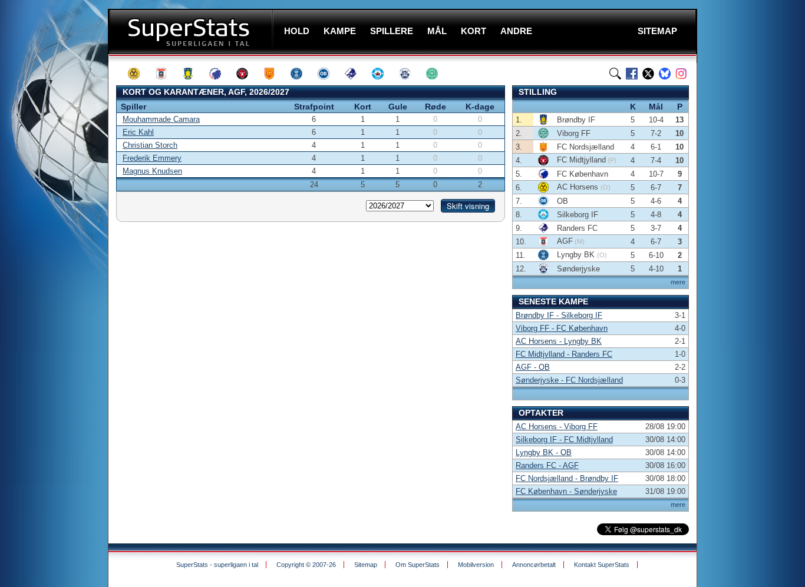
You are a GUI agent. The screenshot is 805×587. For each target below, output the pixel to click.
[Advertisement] (56, 232)
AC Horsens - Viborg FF (557, 426)
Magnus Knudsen (152, 171)
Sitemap (365, 564)
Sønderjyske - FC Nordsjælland (569, 380)
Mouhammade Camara (161, 119)
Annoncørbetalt (534, 564)
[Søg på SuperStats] (615, 73)
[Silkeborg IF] (383, 73)
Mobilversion (476, 564)
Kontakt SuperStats (601, 564)
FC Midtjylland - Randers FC (564, 354)
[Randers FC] (356, 73)
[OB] (329, 73)
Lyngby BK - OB (544, 452)
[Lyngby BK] (302, 73)
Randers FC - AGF (547, 465)
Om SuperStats (417, 564)
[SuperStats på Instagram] (681, 73)
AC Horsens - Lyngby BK (559, 341)
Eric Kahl (138, 132)
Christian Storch (150, 145)
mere (678, 282)
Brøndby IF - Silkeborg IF (559, 315)
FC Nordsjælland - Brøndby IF (567, 478)
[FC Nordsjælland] (274, 73)
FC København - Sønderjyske (566, 491)
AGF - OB (533, 367)
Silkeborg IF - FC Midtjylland (564, 439)
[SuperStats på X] (648, 73)
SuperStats (191, 31)
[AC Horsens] (139, 73)
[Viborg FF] (437, 73)
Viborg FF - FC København (562, 328)
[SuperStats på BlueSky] (665, 73)
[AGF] (166, 73)
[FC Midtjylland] (247, 73)
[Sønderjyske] (410, 73)
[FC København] (220, 73)
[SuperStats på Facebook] (632, 73)
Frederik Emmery (152, 158)
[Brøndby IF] (193, 73)
